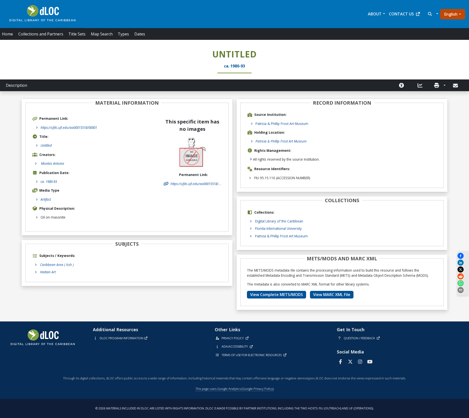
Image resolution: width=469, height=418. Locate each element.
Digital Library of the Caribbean (279, 221)
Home (7, 34)
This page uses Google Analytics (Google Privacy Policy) (234, 388)
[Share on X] (463, 269)
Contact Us (401, 14)
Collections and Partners (40, 34)
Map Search (102, 34)
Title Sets (76, 34)
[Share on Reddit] (463, 276)
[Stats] (420, 85)
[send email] (463, 290)
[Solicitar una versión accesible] (401, 85)
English (451, 14)
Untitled (46, 145)
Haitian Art (48, 272)
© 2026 (234, 408)
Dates (139, 34)
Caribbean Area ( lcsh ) (57, 264)
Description (16, 85)
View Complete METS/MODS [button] (276, 294)
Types (123, 34)
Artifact (46, 199)
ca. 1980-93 (49, 181)
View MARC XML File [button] (331, 294)
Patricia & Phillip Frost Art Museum (282, 123)
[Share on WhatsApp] (463, 283)
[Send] (456, 85)
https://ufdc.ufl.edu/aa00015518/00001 (69, 127)
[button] (432, 14)
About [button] (375, 14)
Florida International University (278, 228)
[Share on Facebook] (463, 256)
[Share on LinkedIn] (463, 263)
